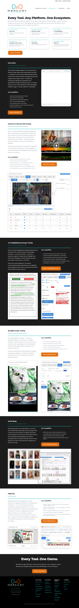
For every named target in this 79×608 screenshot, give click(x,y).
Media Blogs (57, 597)
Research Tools (48, 592)
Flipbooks (56, 599)
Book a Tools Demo (39, 571)
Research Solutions (40, 8)
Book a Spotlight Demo (49, 354)
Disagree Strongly (29, 279)
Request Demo (66, 0)
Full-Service (38, 594)
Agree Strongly (16, 279)
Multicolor (57, 368)
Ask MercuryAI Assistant (65, 274)
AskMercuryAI (48, 590)
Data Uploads (38, 586)
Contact (65, 589)
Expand (48, 282)
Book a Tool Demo (15, 52)
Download (67, 285)
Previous (48, 540)
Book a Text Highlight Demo (51, 268)
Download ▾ (62, 179)
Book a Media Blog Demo (50, 444)
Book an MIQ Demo (15, 112)
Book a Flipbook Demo (49, 521)
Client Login (58, 0)
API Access (37, 584)
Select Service (38, 581)
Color (44, 282)
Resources (61, 8)
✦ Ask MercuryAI (66, 362)
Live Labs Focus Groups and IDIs (39, 590)
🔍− (69, 179)
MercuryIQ (56, 583)
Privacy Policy (51, 603)
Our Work (66, 584)
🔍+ (66, 179)
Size (44, 280)
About (68, 8)
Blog (65, 586)
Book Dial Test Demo (49, 164)
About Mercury (67, 582)
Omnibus (37, 596)
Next (69, 540)
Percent (48, 280)
